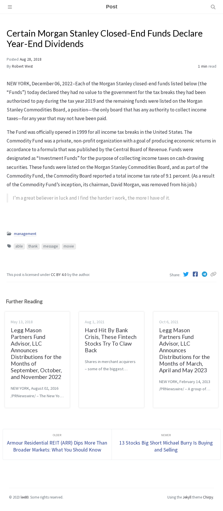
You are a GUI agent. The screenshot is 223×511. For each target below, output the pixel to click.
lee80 (24, 497)
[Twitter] (186, 274)
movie (69, 246)
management (25, 233)
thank (33, 246)
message (50, 246)
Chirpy (208, 497)
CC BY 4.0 (59, 274)
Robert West (22, 66)
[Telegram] (205, 274)
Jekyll (187, 497)
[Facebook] (196, 274)
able (19, 246)
